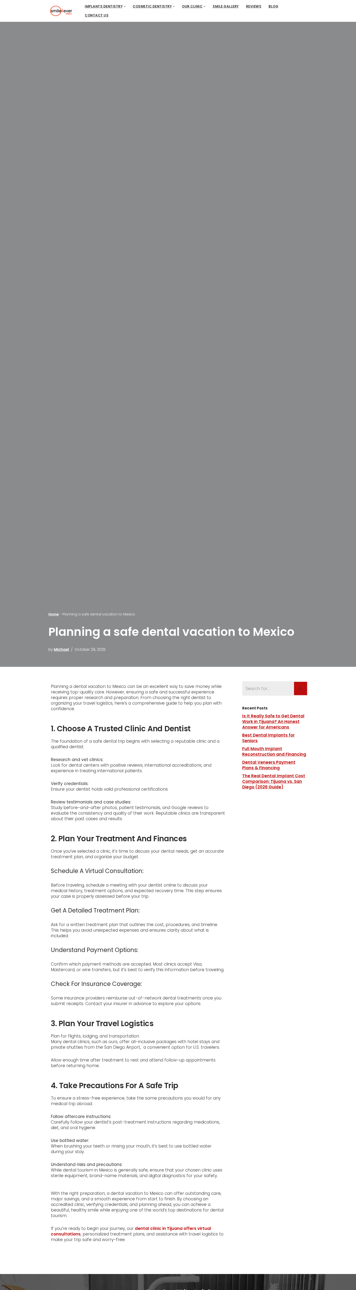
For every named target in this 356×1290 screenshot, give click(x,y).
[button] (124, 6)
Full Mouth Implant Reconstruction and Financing (274, 751)
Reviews (254, 6)
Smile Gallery (226, 6)
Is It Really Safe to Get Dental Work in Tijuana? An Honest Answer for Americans (273, 721)
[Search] (301, 688)
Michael (61, 649)
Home (53, 614)
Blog (273, 6)
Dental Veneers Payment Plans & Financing (268, 765)
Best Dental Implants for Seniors (268, 738)
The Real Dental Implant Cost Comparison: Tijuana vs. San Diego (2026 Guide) (273, 781)
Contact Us (96, 15)
